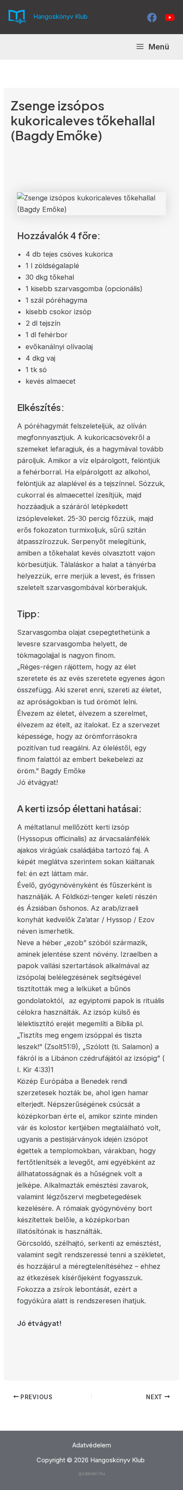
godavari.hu (91, 1473)
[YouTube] (169, 17)
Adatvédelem (91, 1445)
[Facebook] (152, 17)
